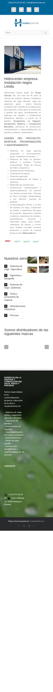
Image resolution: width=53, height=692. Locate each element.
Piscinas (14, 315)
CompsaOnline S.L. (37, 521)
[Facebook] (13, 9)
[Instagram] (29, 9)
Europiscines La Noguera (27, 121)
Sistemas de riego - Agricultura (13, 267)
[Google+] (36, 9)
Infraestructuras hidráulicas (14, 307)
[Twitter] (21, 9)
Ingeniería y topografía (13, 277)
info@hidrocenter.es (36, 2)
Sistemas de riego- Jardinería (13, 286)
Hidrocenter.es (29, 233)
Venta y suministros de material (11, 297)
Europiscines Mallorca (14, 124)
